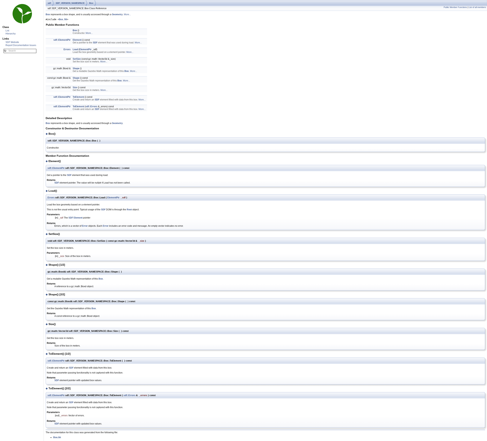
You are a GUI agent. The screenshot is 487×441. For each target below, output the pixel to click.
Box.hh (63, 19)
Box (91, 3)
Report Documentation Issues (21, 45)
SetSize (77, 59)
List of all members (477, 7)
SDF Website (12, 42)
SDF (95, 42)
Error (85, 226)
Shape (76, 68)
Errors (67, 49)
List (7, 30)
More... (127, 14)
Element (77, 40)
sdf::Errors (91, 106)
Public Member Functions (455, 7)
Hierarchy (11, 33)
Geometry (117, 14)
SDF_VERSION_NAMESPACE (70, 3)
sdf (49, 3)
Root (129, 209)
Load (75, 49)
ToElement (78, 97)
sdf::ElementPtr (62, 40)
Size (75, 87)
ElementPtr (85, 49)
